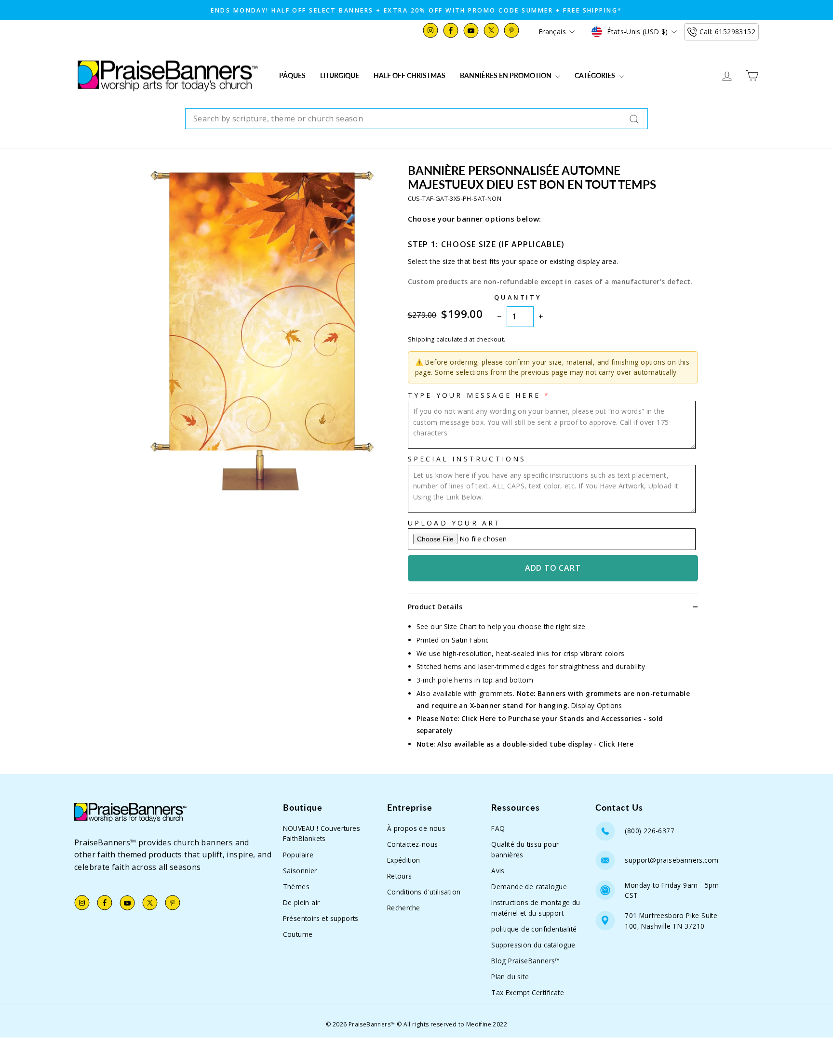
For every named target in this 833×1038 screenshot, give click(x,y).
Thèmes (296, 886)
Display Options (596, 705)
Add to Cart (553, 568)
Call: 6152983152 (727, 31)
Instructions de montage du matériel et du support (535, 908)
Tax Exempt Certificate (527, 992)
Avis (498, 870)
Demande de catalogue (529, 886)
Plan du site (510, 976)
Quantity (518, 297)
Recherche (403, 907)
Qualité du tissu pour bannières (525, 849)
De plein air (301, 902)
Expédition (403, 860)
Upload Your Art (454, 522)
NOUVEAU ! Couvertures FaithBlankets (321, 833)
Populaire (298, 854)
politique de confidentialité (534, 928)
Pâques (292, 75)
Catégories (596, 75)
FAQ (498, 828)
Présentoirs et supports (321, 918)
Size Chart (460, 626)
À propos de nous (416, 828)
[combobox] (416, 119)
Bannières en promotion (506, 75)
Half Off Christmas (409, 75)
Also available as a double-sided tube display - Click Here (535, 744)
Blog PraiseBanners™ (525, 960)
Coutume (298, 934)
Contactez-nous (412, 844)
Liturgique (339, 75)
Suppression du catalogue (533, 944)
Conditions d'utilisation (424, 891)
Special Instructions (467, 458)
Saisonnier (300, 870)
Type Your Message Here (474, 395)
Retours (399, 875)
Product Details (435, 606)
